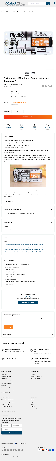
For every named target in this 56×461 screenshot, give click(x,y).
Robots (9, 10)
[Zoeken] (48, 3)
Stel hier (34, 129)
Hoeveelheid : (7, 111)
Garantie (3, 385)
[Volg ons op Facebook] (2, 450)
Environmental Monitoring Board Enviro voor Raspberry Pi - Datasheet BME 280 (24, 244)
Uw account (4, 374)
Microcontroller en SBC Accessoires (29, 10)
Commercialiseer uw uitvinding (8, 411)
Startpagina (3, 10)
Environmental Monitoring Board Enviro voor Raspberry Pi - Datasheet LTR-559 (24, 247)
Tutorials (33, 406)
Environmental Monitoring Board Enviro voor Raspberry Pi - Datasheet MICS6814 (24, 249)
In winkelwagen (28, 116)
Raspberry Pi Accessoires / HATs (8, 11)
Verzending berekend (16, 96)
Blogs (32, 402)
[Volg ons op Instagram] (8, 450)
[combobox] (37, 3)
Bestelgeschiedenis (6, 376)
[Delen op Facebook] (43, 86)
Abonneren (12, 432)
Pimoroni (6, 84)
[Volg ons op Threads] (22, 450)
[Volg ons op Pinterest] (11, 450)
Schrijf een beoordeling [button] (28, 302)
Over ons (33, 374)
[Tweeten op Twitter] (49, 86)
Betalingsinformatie (5, 387)
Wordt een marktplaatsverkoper (8, 402)
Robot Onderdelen (16, 10)
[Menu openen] (2, 3)
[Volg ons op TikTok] (16, 450)
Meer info (8, 129)
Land (5, 318)
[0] (53, 4)
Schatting (8, 327)
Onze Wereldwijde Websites (7, 443)
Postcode (43, 318)
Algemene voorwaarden (36, 376)
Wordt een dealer (5, 404)
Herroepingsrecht (5, 392)
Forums (32, 399)
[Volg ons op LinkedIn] (19, 450)
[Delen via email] (51, 86)
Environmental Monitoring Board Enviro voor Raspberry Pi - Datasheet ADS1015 (24, 251)
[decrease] (13, 111)
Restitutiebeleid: (7, 334)
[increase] (21, 111)
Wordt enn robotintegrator (7, 399)
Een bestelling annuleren (7, 383)
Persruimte (33, 381)
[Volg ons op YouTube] (14, 450)
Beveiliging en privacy (36, 378)
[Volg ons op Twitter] (5, 450)
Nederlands (23, 443)
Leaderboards (34, 408)
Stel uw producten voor (6, 406)
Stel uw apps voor (5, 408)
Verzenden (4, 378)
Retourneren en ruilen (6, 381)
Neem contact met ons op (7, 390)
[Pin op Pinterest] (46, 86)
